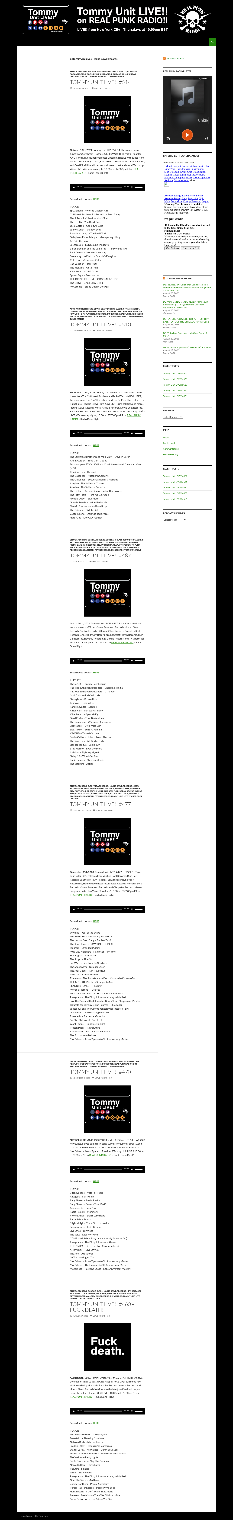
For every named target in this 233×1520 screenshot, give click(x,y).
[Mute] (132, 187)
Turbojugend (77, 319)
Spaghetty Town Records (93, 76)
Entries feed (169, 443)
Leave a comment (103, 88)
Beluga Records (78, 71)
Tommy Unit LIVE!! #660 (175, 384)
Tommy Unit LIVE (115, 76)
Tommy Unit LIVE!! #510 (100, 324)
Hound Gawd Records (99, 71)
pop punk (96, 1064)
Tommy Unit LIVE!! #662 (175, 373)
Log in (166, 437)
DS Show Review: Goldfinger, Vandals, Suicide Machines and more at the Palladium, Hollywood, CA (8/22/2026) (187, 287)
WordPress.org (170, 454)
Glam (99, 1291)
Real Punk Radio (101, 74)
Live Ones (99, 1061)
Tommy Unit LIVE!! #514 (100, 82)
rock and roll (118, 74)
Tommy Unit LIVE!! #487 (100, 555)
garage (74, 311)
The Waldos (116, 1296)
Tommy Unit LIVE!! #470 (100, 1072)
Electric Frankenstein (127, 309)
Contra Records (96, 540)
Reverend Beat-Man (80, 1296)
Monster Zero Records (102, 788)
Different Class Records (119, 540)
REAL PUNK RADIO (122, 642)
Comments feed (171, 448)
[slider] (139, 187)
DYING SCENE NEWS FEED (179, 278)
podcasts (75, 74)
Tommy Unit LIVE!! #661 (175, 379)
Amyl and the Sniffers (81, 309)
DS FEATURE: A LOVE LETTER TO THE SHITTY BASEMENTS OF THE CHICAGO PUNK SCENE (186, 320)
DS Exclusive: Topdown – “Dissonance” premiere (186, 347)
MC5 (106, 1061)
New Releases (135, 311)
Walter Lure (76, 1298)
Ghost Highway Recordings (99, 542)
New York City (119, 71)
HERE (96, 199)
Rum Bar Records (89, 316)
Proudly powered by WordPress (34, 1516)
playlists (132, 71)
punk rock (86, 74)
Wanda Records (91, 1298)
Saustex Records (119, 793)
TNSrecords (117, 550)
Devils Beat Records (104, 309)
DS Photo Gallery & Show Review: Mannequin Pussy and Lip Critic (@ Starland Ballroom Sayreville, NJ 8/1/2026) (185, 304)
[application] (107, 187)
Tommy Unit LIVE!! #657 (175, 390)
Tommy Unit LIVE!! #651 (175, 396)
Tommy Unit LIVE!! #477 (100, 804)
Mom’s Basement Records (83, 545)
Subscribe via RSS (175, 58)
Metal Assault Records (115, 311)
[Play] (74, 187)
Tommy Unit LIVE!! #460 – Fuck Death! (102, 1307)
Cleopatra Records (98, 786)
